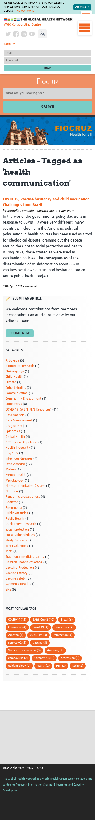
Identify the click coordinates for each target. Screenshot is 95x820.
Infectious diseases (19, 458)
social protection (17, 529)
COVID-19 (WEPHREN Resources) (28, 409)
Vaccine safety (16, 578)
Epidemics (13, 431)
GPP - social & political (21, 442)
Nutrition (12, 491)
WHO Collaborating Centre (22, 24)
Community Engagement (23, 398)
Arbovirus (12, 360)
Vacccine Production (20, 567)
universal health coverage (24, 562)
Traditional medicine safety (25, 557)
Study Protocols (16, 540)
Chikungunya (15, 371)
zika (8, 589)
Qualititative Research (21, 524)
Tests (9, 551)
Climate (11, 382)
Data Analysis (15, 415)
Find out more (24, 11)
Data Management (19, 420)
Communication (17, 393)
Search (47, 107)
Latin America (15, 464)
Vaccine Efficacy (16, 573)
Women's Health (17, 584)
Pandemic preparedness (23, 496)
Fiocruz (48, 82)
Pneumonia (14, 508)
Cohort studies (16, 388)
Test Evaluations (17, 546)
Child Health (14, 376)
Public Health (15, 518)
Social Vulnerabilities (20, 535)
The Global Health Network (38, 19)
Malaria (11, 469)
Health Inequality (18, 447)
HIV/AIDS (12, 453)
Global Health (15, 437)
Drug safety (14, 426)
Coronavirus (14, 404)
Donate (9, 44)
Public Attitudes (17, 513)
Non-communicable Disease (25, 486)
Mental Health (16, 475)
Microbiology (15, 480)
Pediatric (12, 502)
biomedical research (20, 366)
